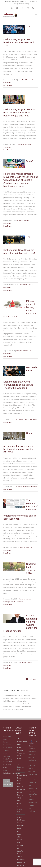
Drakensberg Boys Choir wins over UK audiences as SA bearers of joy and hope (19, 112)
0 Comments (33, 419)
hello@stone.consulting (21, 4)
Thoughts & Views (14, 28)
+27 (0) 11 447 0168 (7, 764)
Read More (7, 85)
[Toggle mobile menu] (36, 15)
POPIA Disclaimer (7, 783)
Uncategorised (14, 564)
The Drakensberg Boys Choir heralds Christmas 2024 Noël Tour (20, 750)
